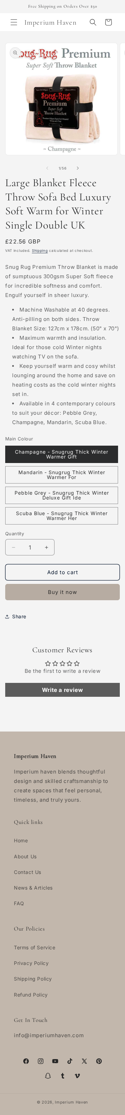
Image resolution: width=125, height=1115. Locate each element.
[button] (14, 22)
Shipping (40, 250)
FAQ (19, 903)
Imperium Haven (71, 1102)
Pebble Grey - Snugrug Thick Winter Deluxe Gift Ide (62, 495)
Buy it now (62, 592)
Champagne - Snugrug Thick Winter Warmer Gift (61, 454)
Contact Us (27, 872)
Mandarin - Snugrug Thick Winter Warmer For (61, 474)
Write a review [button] (62, 689)
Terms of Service (35, 947)
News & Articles (33, 888)
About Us (25, 856)
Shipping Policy (33, 979)
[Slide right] (77, 168)
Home (21, 840)
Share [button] (19, 616)
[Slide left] (47, 168)
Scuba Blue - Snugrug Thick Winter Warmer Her (62, 515)
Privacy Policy (31, 963)
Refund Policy (31, 995)
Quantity (14, 533)
